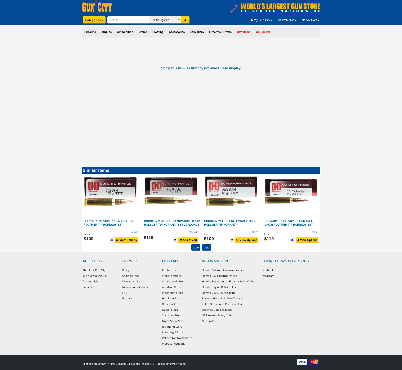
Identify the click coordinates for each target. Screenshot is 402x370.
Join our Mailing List (94, 276)
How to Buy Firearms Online (219, 276)
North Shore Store (173, 321)
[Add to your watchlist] (115, 240)
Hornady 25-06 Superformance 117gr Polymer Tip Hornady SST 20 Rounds (112, 223)
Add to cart (129, 240)
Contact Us (169, 270)
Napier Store (170, 310)
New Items (243, 32)
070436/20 (133, 232)
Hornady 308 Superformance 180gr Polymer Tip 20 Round (291, 223)
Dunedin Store (171, 304)
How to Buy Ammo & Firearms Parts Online (228, 281)
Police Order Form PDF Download (223, 304)
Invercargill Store (172, 332)
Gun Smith (208, 321)
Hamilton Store (171, 298)
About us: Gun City (94, 270)
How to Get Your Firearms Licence (223, 270)
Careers (87, 287)
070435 (195, 232)
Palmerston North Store (177, 338)
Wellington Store (172, 293)
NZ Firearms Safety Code (217, 315)
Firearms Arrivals (220, 32)
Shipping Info (130, 276)
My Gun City (262, 20)
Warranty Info (131, 281)
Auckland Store (171, 287)
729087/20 (313, 232)
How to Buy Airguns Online (218, 293)
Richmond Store (172, 327)
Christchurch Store (173, 281)
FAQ (125, 293)
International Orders (135, 287)
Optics (143, 32)
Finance (127, 298)
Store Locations (172, 276)
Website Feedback (173, 343)
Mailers (198, 32)
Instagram (268, 276)
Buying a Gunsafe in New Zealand (222, 298)
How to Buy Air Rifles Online (219, 287)
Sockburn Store (171, 315)
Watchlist (288, 20)
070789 (255, 232)
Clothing (158, 32)
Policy (126, 270)
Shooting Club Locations (217, 310)
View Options (188, 240)
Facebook (268, 270)
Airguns (106, 32)
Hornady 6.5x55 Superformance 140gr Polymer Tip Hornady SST (228, 223)
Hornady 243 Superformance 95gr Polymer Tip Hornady (170, 223)
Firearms (90, 32)
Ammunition (125, 32)
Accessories (177, 32)
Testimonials (90, 281)
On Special (263, 32)
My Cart (311, 20)
